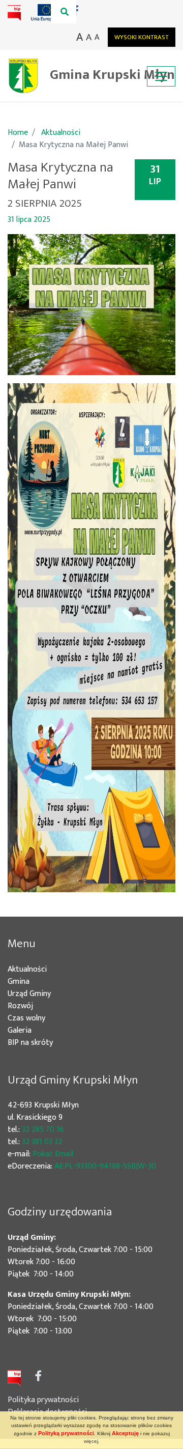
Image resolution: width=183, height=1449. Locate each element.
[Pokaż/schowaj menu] (161, 76)
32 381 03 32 (42, 1142)
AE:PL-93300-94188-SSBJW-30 (105, 1166)
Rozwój (35, 1006)
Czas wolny (41, 1018)
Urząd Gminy (44, 994)
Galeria (20, 1031)
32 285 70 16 (43, 1130)
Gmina (33, 982)
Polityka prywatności (43, 1400)
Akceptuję (125, 1433)
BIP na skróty (45, 1043)
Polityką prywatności (66, 1433)
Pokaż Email (53, 1154)
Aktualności (60, 132)
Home (18, 132)
